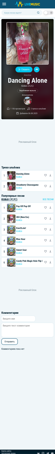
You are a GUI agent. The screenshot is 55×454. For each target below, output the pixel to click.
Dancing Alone (22, 174)
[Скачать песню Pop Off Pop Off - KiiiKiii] (50, 207)
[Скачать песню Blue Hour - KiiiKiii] (50, 240)
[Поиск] (38, 12)
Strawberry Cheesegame (27, 185)
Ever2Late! (21, 228)
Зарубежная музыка (27, 90)
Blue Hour (20, 239)
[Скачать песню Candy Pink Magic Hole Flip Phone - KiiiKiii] (50, 262)
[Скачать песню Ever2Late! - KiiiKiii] (50, 229)
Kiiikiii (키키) (27, 85)
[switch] (48, 12)
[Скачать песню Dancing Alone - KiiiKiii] (50, 175)
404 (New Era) (22, 217)
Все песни (48, 199)
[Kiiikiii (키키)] (28, 101)
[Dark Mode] (48, 12)
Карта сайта (6, 451)
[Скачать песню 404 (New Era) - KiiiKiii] (50, 218)
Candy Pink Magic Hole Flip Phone (32, 261)
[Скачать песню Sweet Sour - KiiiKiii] (50, 251)
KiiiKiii (19, 177)
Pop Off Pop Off (23, 206)
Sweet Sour (21, 250)
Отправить (10, 341)
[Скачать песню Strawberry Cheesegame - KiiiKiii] (50, 186)
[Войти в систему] (54, 1)
